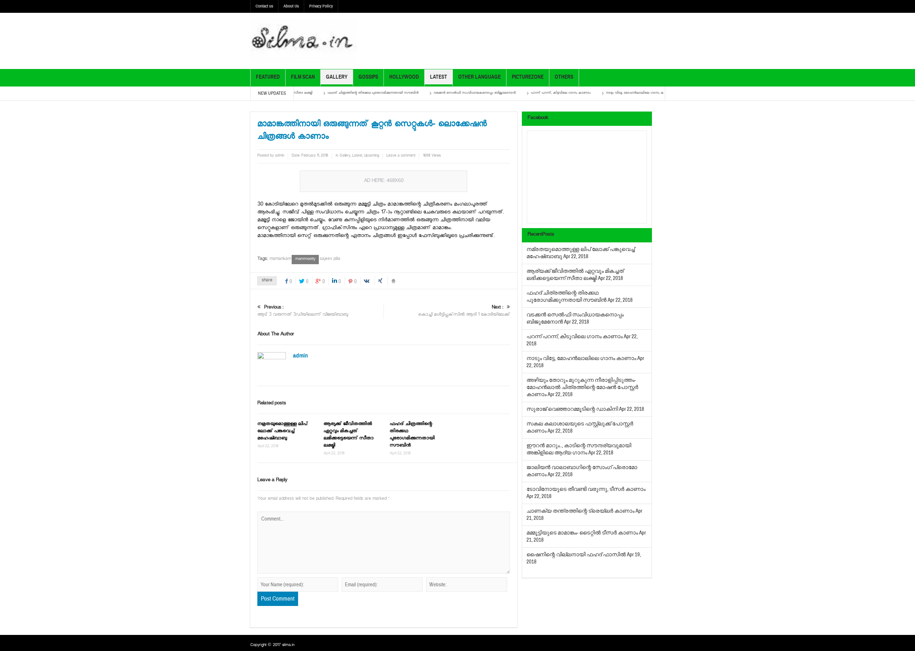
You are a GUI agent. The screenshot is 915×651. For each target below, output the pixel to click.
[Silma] (303, 41)
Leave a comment (400, 156)
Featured (268, 77)
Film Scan (303, 77)
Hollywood (404, 77)
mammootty (305, 259)
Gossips (368, 77)
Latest (438, 77)
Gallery (336, 77)
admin (279, 156)
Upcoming (371, 156)
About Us (291, 6)
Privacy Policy (321, 6)
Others (564, 77)
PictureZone (528, 77)
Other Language (479, 77)
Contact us (264, 6)
